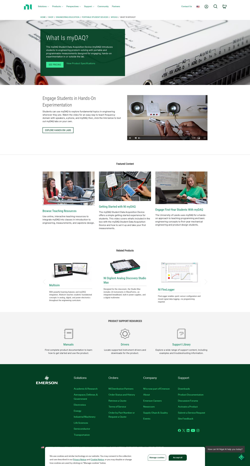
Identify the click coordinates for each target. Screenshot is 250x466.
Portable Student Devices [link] (95, 17)
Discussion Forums (188, 400)
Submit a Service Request (191, 412)
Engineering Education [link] (67, 17)
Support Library (181, 344)
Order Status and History (122, 394)
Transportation (82, 434)
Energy (77, 410)
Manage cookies (156, 457)
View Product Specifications (80, 63)
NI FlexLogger (166, 289)
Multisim (54, 285)
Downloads (184, 388)
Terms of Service (117, 406)
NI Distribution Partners (121, 388)
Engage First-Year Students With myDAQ (179, 209)
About (146, 394)
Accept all (177, 457)
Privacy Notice (79, 459)
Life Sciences (81, 422)
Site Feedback (185, 418)
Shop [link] (50, 17)
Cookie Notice (97, 459)
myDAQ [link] (114, 17)
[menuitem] (43, 7)
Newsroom (149, 406)
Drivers (125, 344)
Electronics (80, 404)
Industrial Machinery (84, 416)
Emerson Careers (152, 400)
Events (146, 418)
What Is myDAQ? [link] (128, 17)
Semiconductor (82, 428)
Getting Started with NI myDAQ (117, 206)
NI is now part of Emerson (156, 388)
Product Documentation (190, 394)
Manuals (68, 344)
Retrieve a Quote (117, 400)
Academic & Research (86, 388)
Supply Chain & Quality (155, 412)
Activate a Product (188, 406)
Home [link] (43, 17)
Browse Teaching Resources (60, 211)
